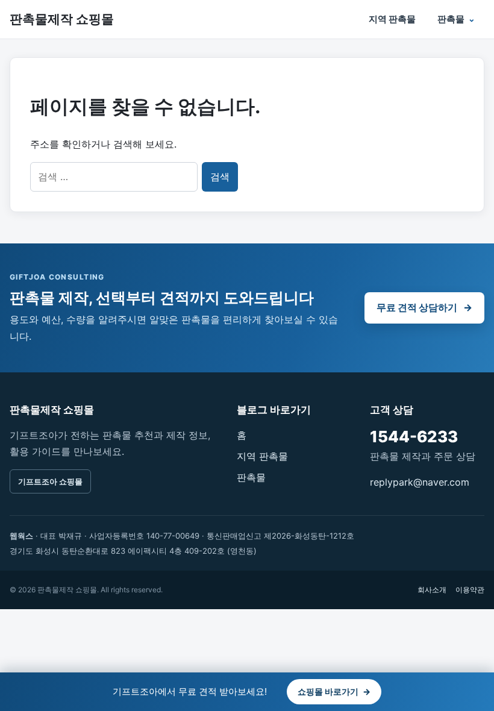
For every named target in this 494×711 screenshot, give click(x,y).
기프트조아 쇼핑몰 (50, 481)
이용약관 (469, 589)
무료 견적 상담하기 (424, 307)
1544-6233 (414, 436)
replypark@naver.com (419, 482)
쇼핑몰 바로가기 (334, 691)
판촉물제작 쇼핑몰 (62, 19)
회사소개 (431, 589)
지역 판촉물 (392, 19)
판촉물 (450, 19)
